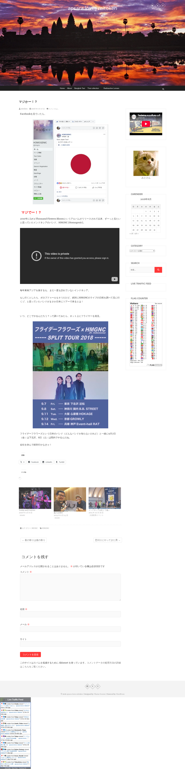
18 (158, 221)
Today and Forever (27, 510)
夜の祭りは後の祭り (33, 540)
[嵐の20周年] (70, 499)
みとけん (146, 177)
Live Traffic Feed (15, 700)
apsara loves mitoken (92, 8)
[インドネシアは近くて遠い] (105, 498)
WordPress (120, 694)
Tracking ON (22, 768)
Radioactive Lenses (111, 88)
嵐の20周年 (58, 513)
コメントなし (54, 109)
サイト (23, 639)
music (35, 528)
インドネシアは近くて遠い (99, 510)
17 (154, 221)
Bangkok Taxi (79, 88)
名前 (23, 609)
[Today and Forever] (35, 498)
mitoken (24, 109)
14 (142, 221)
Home (62, 88)
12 (133, 221)
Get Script (8, 768)
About (69, 88)
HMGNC (45, 528)
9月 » (136, 234)
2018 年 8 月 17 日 (38, 109)
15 (146, 221)
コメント (26, 571)
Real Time (15, 768)
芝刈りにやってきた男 (107, 540)
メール (25, 624)
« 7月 (131, 234)
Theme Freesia (99, 694)
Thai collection (93, 88)
